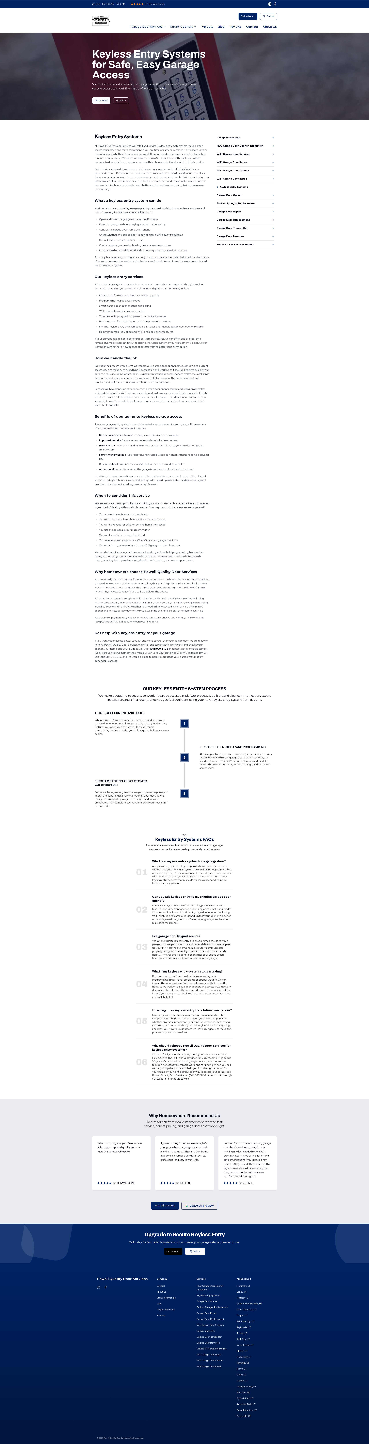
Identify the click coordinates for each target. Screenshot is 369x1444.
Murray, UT (242, 1351)
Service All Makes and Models (211, 1348)
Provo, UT (242, 1369)
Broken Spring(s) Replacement (212, 1307)
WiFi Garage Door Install (209, 1366)
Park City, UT (243, 1339)
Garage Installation (206, 1331)
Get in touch (248, 16)
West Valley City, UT (247, 1309)
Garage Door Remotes (208, 1343)
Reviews (235, 26)
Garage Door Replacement (210, 1319)
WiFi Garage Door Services (210, 1325)
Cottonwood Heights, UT (249, 1303)
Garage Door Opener (207, 1301)
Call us (270, 16)
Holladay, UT (243, 1297)
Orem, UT (241, 1374)
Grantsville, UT (244, 1416)
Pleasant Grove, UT (246, 1386)
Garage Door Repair (207, 1313)
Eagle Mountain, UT (247, 1410)
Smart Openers (181, 26)
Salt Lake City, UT (245, 1321)
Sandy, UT (242, 1292)
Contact (252, 26)
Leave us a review (202, 1205)
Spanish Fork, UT (245, 1398)
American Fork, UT (246, 1404)
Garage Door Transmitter (209, 1337)
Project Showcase (166, 1309)
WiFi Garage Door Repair (209, 1354)
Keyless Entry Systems (208, 1295)
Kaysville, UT (243, 1363)
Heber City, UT (244, 1357)
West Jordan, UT (245, 1345)
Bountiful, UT (243, 1392)
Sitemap (161, 1315)
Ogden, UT (242, 1380)
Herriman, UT (243, 1286)
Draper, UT (242, 1315)
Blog (221, 26)
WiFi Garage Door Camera (210, 1360)
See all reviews (165, 1205)
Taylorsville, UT (244, 1327)
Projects (207, 26)
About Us (270, 26)
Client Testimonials (166, 1297)
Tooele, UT (242, 1333)
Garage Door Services (146, 26)
